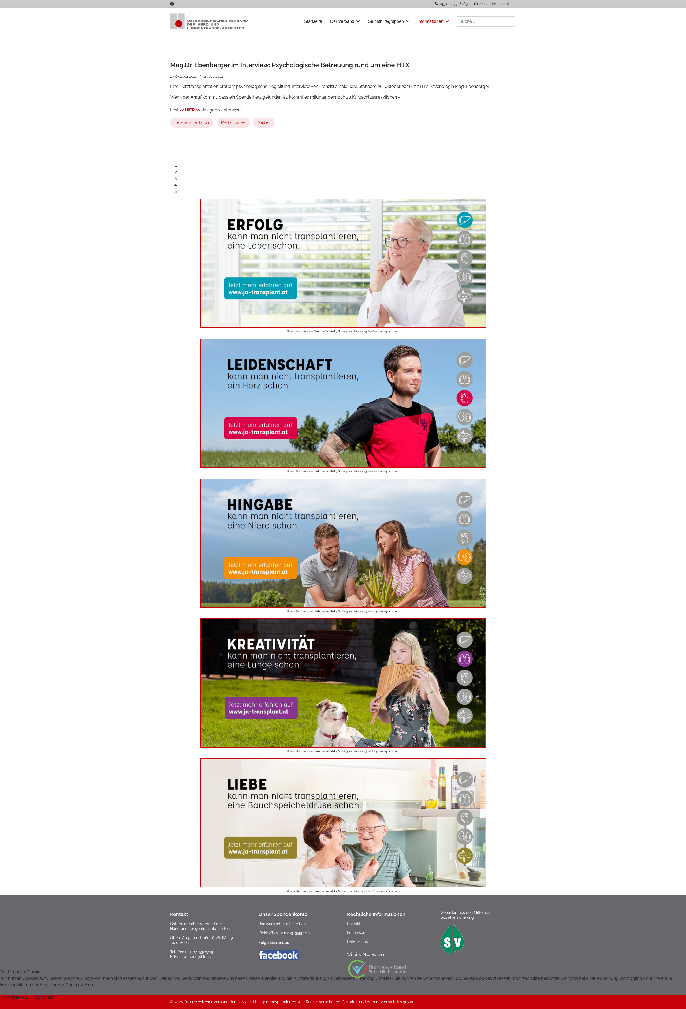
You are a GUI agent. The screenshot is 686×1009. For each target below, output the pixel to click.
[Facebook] (172, 4)
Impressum (357, 932)
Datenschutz (358, 941)
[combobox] (486, 21)
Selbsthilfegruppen (386, 21)
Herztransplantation (191, 122)
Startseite (313, 21)
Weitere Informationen (330, 1005)
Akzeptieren (15, 997)
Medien (264, 122)
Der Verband (342, 21)
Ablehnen (44, 997)
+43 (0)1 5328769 (453, 4)
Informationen (430, 21)
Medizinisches (233, 122)
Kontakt (353, 924)
